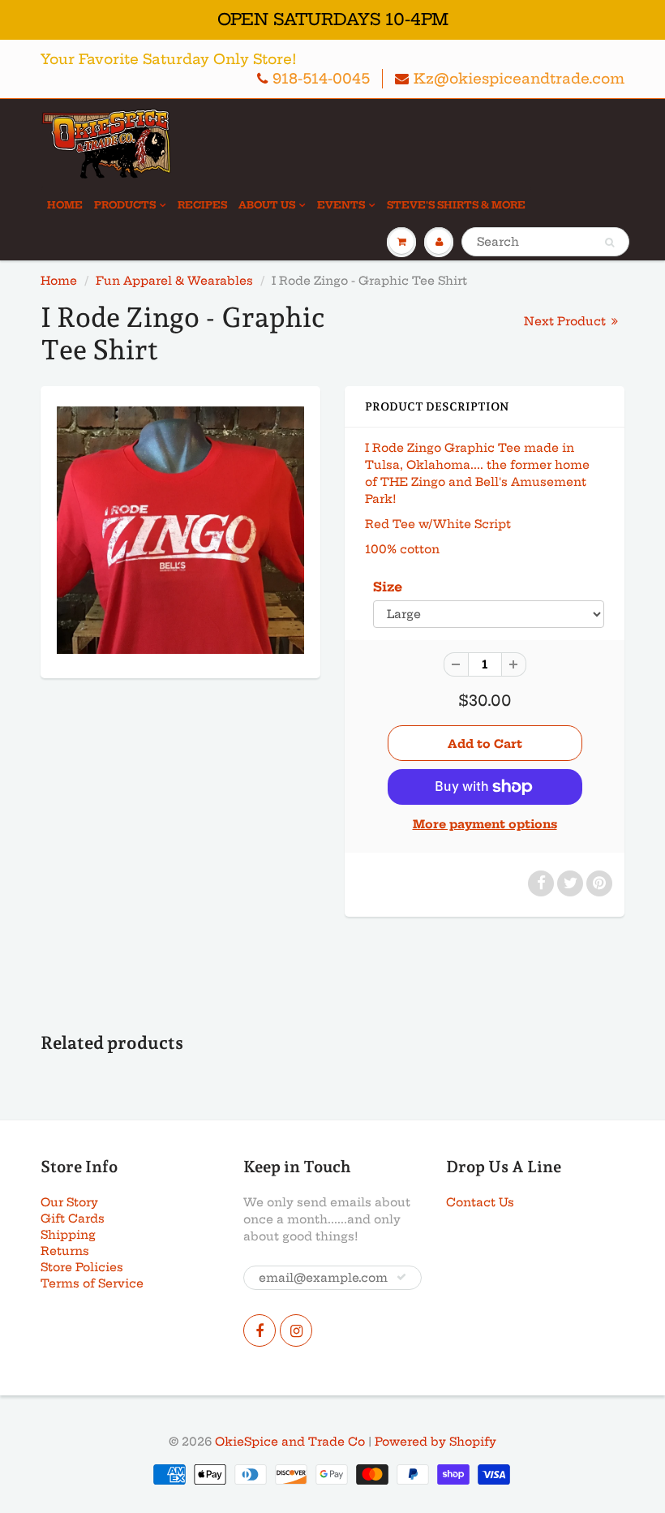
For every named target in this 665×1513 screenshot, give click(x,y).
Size (387, 587)
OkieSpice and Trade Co (290, 1441)
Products (125, 205)
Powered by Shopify (435, 1441)
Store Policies (82, 1267)
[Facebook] (259, 1330)
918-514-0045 (321, 78)
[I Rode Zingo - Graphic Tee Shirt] (180, 530)
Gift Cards (73, 1218)
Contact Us (480, 1202)
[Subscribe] (401, 1277)
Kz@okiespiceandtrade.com (519, 78)
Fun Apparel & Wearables (174, 280)
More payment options (485, 824)
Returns (65, 1251)
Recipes (202, 205)
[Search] (609, 243)
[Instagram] (296, 1330)
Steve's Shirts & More (456, 205)
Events (341, 205)
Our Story (69, 1202)
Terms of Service (92, 1283)
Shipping (68, 1234)
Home (65, 205)
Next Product (566, 321)
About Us (266, 205)
